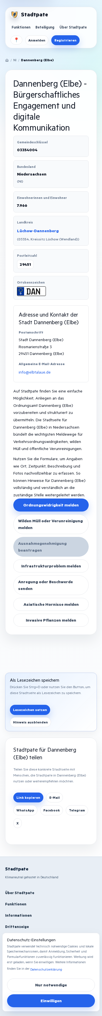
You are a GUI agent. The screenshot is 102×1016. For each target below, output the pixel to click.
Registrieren (65, 40)
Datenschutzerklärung (46, 969)
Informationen (18, 915)
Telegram (77, 810)
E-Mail (54, 797)
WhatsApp (25, 810)
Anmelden (36, 40)
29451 (25, 264)
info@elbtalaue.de (35, 372)
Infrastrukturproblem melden (51, 566)
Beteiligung (44, 27)
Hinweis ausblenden (30, 722)
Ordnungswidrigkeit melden (51, 505)
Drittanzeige (17, 926)
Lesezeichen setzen (30, 710)
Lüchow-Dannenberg (38, 230)
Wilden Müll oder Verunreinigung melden (50, 524)
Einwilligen (51, 1000)
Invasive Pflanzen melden (51, 620)
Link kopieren (28, 797)
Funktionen (21, 27)
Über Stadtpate (73, 27)
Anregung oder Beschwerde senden (45, 585)
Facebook (51, 810)
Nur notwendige (51, 985)
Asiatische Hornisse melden (51, 604)
